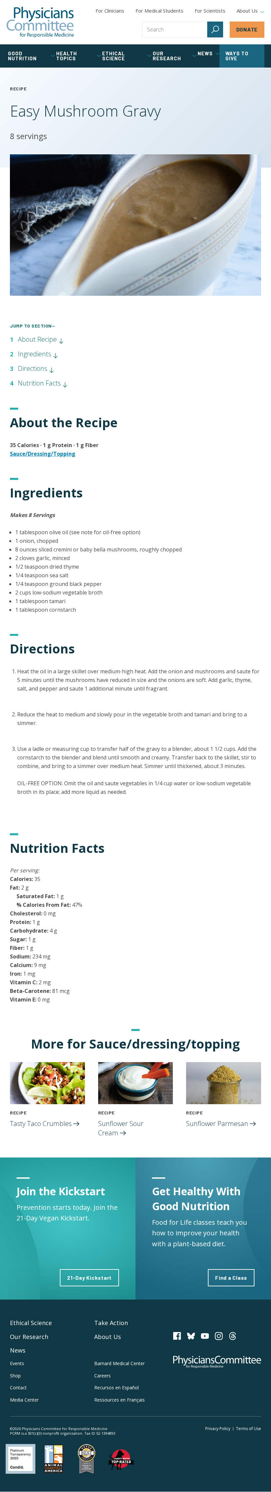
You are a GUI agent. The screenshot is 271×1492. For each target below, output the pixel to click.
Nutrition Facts (40, 383)
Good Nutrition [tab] (22, 55)
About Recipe (38, 339)
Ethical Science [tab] (113, 55)
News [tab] (205, 53)
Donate (247, 29)
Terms (248, 1428)
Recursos (116, 1387)
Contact (18, 1387)
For (159, 10)
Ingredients (35, 353)
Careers (102, 1375)
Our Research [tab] (167, 55)
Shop (15, 1375)
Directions (33, 368)
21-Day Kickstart (89, 1277)
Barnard (119, 1363)
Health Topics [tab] (66, 55)
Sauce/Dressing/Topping (42, 453)
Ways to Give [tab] (237, 55)
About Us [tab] (247, 11)
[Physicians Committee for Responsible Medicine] (40, 22)
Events (17, 1363)
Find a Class (231, 1277)
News (17, 1350)
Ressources (119, 1400)
